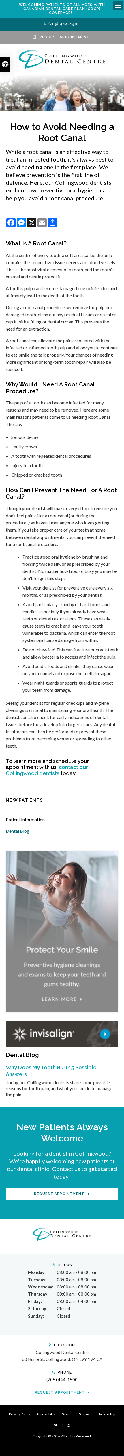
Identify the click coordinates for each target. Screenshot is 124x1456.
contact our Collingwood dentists (47, 770)
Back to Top (106, 1414)
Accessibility (46, 1414)
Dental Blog (17, 831)
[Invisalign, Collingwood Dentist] (62, 1033)
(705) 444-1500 (64, 24)
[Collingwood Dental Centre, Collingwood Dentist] (62, 1233)
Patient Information (25, 819)
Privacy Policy (19, 1414)
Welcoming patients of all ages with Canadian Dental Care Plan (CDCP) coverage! (62, 9)
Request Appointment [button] (64, 37)
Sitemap (85, 1414)
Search (67, 1414)
